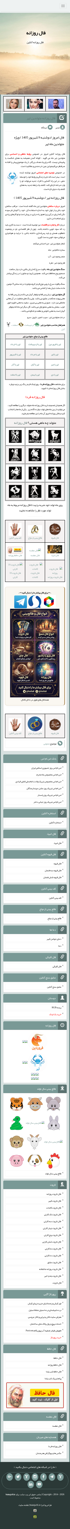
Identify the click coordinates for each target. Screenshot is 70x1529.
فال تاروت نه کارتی (53, 1248)
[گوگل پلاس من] (9, 1477)
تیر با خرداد (15, 344)
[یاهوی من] (60, 1477)
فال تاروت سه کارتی (52, 1221)
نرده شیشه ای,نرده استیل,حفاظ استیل (45, 1310)
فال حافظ (57, 1358)
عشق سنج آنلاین (54, 987)
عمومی (46, 743)
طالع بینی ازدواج (54, 918)
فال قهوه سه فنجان (53, 870)
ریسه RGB (56, 1007)
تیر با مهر (55, 364)
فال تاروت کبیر (54, 1201)
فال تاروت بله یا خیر (52, 1276)
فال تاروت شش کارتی (51, 1241)
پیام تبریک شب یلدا (53, 1378)
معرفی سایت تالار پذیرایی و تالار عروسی (44, 1317)
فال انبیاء (57, 843)
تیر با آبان (35, 364)
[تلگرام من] (52, 1477)
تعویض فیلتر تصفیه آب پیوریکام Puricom (43, 1330)
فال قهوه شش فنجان (52, 877)
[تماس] (26, 1477)
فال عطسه (35, 555)
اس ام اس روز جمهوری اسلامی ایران (46, 767)
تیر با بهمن (35, 374)
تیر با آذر (15, 364)
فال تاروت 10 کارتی (15, 575)
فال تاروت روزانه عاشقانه (50, 1269)
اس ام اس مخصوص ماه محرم (48, 774)
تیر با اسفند (15, 374)
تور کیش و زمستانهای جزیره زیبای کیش (44, 1303)
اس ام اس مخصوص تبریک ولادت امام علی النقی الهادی (38, 781)
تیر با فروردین (55, 344)
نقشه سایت (24, 1505)
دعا (59, 945)
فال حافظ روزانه (15, 555)
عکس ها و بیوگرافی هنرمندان (48, 1453)
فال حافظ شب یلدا (53, 1371)
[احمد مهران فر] (56, 104)
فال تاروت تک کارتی (52, 1214)
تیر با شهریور (15, 354)
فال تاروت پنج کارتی (52, 1235)
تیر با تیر (54, 354)
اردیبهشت (29, 325)
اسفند (15, 325)
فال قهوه (57, 863)
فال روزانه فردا (54, 1446)
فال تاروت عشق (54, 1262)
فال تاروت (57, 1282)
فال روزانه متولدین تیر (41, 118)
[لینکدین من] (31, 1484)
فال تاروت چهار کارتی (52, 1228)
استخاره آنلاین (55, 822)
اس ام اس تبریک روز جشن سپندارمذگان (44, 788)
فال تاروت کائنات (35, 575)
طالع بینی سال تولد (53, 1173)
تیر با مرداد (35, 354)
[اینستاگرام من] (35, 1477)
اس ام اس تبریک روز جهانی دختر (47, 802)
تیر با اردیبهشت (35, 344)
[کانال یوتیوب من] (39, 1484)
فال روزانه (36, 33)
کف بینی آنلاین (55, 897)
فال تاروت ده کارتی (53, 1255)
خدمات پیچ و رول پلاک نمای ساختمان (45, 1323)
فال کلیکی (57, 966)
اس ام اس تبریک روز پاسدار (49, 795)
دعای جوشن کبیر (54, 939)
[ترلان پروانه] (35, 104)
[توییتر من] (18, 1477)
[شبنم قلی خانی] (14, 104)
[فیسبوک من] (43, 1477)
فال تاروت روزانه (54, 1194)
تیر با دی (54, 374)
